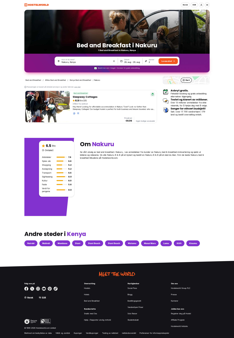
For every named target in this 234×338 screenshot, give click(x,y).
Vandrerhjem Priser (135, 307)
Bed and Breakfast (81, 93)
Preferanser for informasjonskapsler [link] (154, 333)
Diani (77, 243)
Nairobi (30, 243)
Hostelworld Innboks (179, 326)
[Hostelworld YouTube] (44, 289)
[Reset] (114, 61)
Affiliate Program (178, 320)
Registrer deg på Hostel (181, 313)
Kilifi (179, 243)
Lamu (166, 243)
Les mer (77, 87)
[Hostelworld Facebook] (26, 289)
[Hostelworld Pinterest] (50, 289)
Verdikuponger (92, 333)
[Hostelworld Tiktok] (56, 289)
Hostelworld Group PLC (180, 288)
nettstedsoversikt (129, 333)
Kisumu (193, 243)
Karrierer (174, 301)
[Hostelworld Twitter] (32, 289)
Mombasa (62, 243)
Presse (174, 294)
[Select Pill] (201, 4)
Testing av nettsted (110, 333)
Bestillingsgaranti (134, 301)
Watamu (132, 243)
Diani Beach (94, 243)
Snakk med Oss (90, 313)
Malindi (46, 243)
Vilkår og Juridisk (63, 333)
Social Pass (132, 288)
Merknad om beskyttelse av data (38, 333)
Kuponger (78, 333)
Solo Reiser (132, 313)
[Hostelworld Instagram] (38, 289)
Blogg (130, 294)
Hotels (86, 294)
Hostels (87, 288)
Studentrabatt (133, 320)
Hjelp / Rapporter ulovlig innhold (97, 320)
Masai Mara (150, 243)
